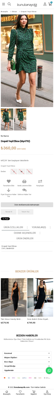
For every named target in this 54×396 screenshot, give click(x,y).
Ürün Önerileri (24, 238)
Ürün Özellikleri (13, 227)
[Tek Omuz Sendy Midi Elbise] (14, 297)
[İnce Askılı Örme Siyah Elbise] (40, 297)
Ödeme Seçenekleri (25, 233)
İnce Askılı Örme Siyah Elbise (38, 319)
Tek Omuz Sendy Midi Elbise (12, 319)
